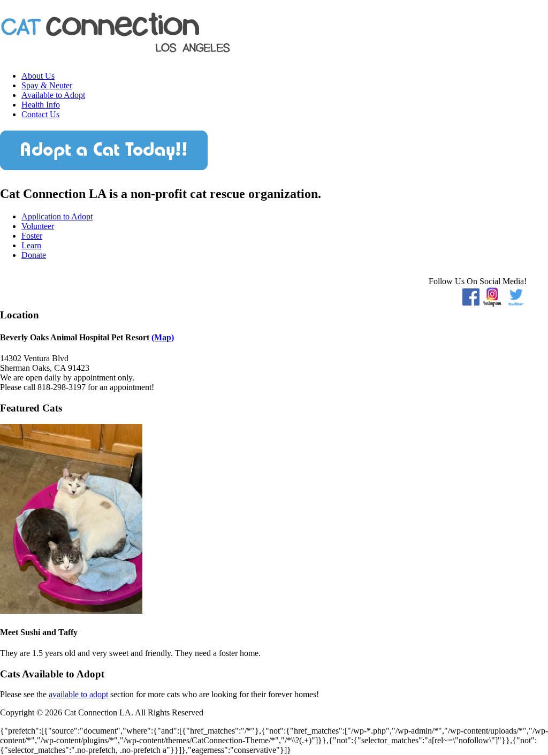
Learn (31, 245)
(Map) (162, 337)
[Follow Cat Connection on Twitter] (516, 295)
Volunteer (37, 226)
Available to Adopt (53, 95)
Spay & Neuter (46, 85)
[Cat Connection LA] (116, 49)
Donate (33, 255)
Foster (31, 235)
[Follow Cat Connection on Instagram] (492, 295)
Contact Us (40, 114)
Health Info (40, 104)
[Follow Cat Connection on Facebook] (471, 295)
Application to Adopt (57, 216)
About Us (38, 75)
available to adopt (78, 694)
